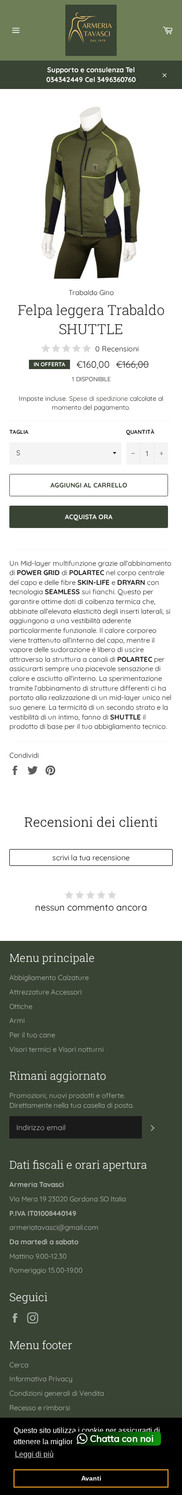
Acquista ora (88, 517)
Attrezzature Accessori (45, 992)
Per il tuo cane (32, 1034)
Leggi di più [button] (34, 1454)
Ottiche (20, 1006)
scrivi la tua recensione (91, 857)
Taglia (18, 431)
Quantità (140, 431)
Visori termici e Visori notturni (56, 1049)
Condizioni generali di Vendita (56, 1393)
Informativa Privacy (41, 1378)
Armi (17, 1020)
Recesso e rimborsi (39, 1407)
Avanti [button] (91, 1478)
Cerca (18, 1364)
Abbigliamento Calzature (49, 977)
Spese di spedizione (98, 398)
